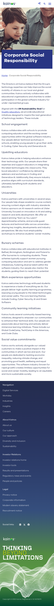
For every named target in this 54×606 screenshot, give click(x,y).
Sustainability (9, 446)
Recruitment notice (12, 510)
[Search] (44, 3)
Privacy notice (10, 494)
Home (5, 75)
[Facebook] (29, 524)
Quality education (11, 111)
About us (7, 425)
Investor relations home (14, 460)
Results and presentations (16, 470)
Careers (7, 411)
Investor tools (9, 465)
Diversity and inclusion (14, 441)
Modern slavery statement (16, 505)
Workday (7, 395)
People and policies (12, 481)
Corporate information (14, 500)
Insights (6, 406)
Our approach (10, 435)
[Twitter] (24, 524)
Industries (7, 401)
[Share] (39, 3)
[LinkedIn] (20, 524)
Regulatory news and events (17, 475)
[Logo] (9, 4)
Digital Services (10, 390)
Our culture (8, 430)
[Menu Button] (49, 4)
